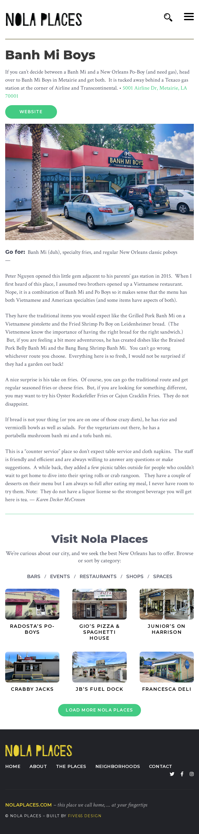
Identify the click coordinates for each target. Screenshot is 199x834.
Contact (160, 766)
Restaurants (99, 576)
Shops (135, 576)
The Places (71, 766)
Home (12, 766)
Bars (34, 576)
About (38, 766)
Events (60, 576)
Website (30, 111)
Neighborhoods (117, 766)
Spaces (162, 576)
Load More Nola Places (99, 710)
